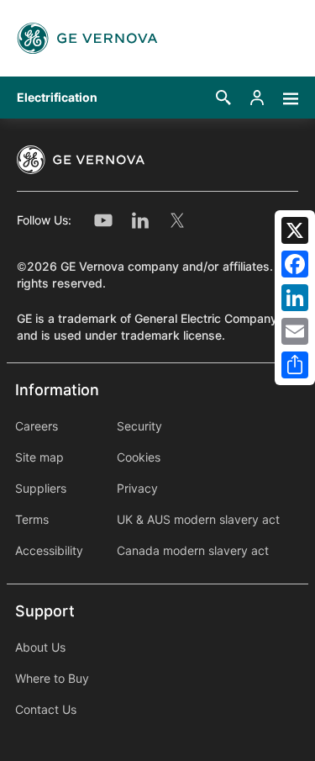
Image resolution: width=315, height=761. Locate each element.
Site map (39, 457)
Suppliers (40, 488)
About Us (40, 647)
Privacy (137, 488)
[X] (295, 230)
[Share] (295, 365)
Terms (32, 519)
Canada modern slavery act (193, 551)
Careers (36, 426)
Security (139, 426)
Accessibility (49, 551)
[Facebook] (295, 264)
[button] (223, 97)
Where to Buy (52, 678)
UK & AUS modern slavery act (198, 519)
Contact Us (45, 709)
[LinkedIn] (295, 297)
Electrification (57, 97)
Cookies (138, 457)
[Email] (295, 331)
